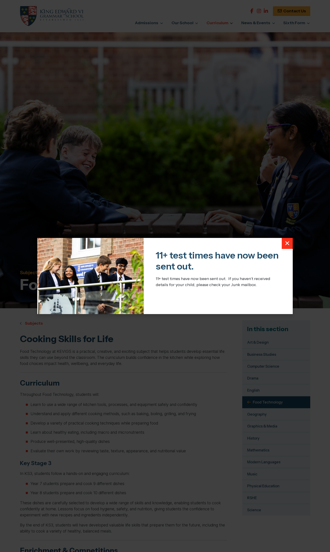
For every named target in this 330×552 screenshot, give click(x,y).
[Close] (287, 243)
